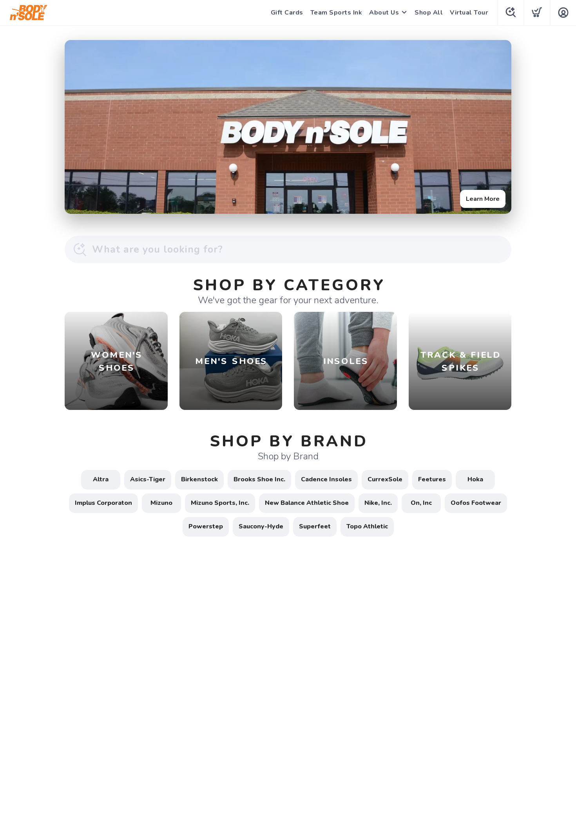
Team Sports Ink (336, 12)
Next (499, 125)
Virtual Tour (469, 12)
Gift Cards (287, 12)
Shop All (429, 12)
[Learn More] (288, 127)
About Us (384, 12)
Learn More (483, 199)
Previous (77, 125)
